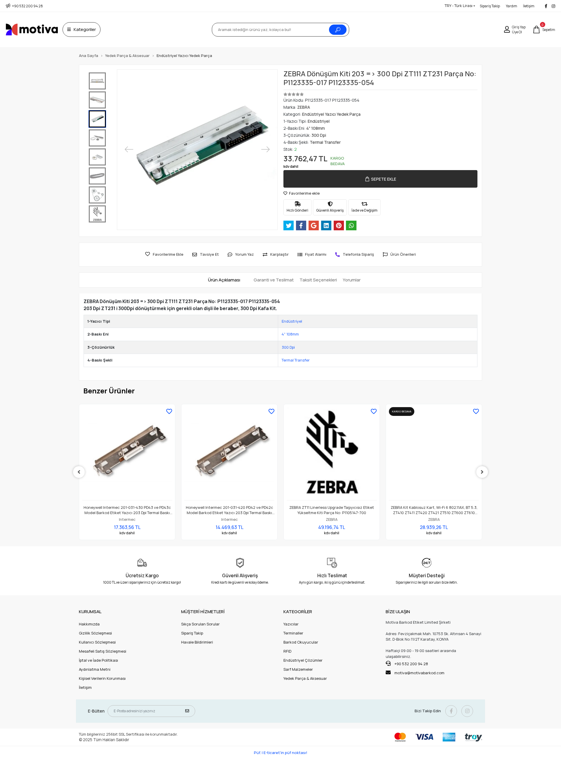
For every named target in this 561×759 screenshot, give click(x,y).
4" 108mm (290, 334)
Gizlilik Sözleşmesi (95, 633)
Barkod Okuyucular (300, 642)
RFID (287, 651)
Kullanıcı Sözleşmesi (97, 642)
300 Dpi (288, 347)
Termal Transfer (296, 360)
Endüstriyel (292, 321)
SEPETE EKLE (383, 179)
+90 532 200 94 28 (411, 663)
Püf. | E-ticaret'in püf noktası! (280, 752)
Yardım (511, 6)
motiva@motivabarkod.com (419, 672)
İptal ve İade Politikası (98, 660)
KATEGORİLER (297, 611)
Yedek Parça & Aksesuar (305, 678)
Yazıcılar (291, 624)
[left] (79, 472)
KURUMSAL (90, 611)
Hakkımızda (89, 624)
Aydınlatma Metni (94, 669)
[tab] (224, 280)
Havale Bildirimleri (197, 642)
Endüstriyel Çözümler (303, 660)
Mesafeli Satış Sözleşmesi (102, 651)
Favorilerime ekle (304, 193)
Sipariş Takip (490, 6)
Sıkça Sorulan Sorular (200, 624)
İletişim (528, 6)
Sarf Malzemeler (298, 669)
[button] (544, 29)
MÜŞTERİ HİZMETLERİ (203, 611)
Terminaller (293, 633)
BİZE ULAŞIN (398, 611)
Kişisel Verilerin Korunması (102, 678)
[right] (482, 472)
